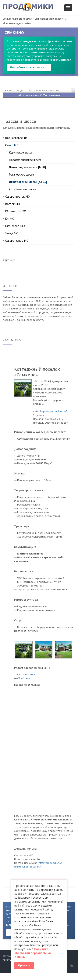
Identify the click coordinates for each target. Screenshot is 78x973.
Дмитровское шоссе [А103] (28, 182)
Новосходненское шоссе (25, 160)
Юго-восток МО (15, 211)
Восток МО (12, 204)
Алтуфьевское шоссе (22, 189)
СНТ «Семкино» (26, 674)
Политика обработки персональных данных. (32, 953)
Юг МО (9, 218)
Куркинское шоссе (21, 152)
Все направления (16, 138)
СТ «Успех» (23, 678)
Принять (24, 965)
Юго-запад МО (15, 226)
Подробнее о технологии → (29, 67)
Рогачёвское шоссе (21, 174)
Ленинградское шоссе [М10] (27, 167)
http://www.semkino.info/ (54, 411)
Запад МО (11, 233)
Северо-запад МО (17, 240)
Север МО (12, 145)
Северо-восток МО (17, 196)
